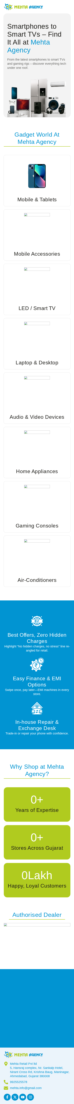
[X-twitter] (15, 1097)
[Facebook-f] (7, 1097)
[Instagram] (30, 1097)
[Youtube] (22, 1097)
